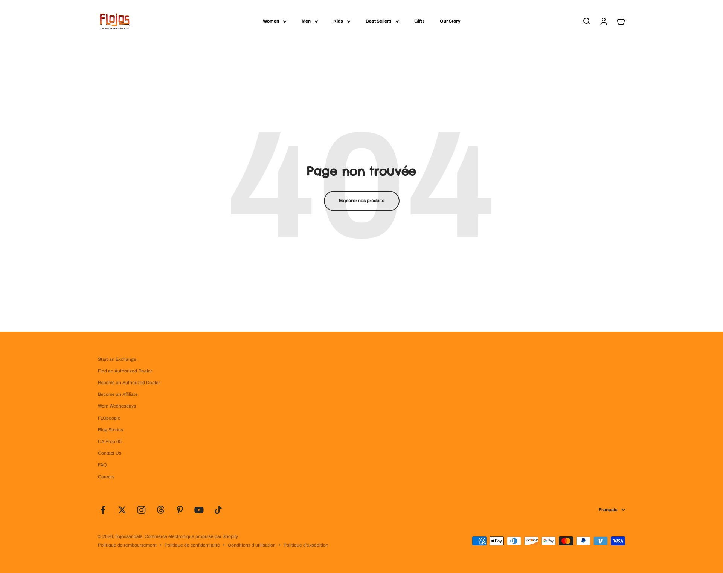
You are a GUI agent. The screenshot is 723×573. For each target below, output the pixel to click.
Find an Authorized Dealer (125, 371)
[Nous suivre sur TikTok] (218, 510)
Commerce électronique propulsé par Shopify (191, 536)
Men (306, 21)
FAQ (102, 464)
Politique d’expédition (306, 545)
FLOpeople (109, 418)
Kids (338, 21)
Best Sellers (379, 21)
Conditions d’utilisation (252, 545)
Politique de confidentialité (192, 545)
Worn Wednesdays (117, 406)
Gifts (419, 21)
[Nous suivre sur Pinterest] (180, 510)
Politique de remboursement (127, 545)
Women (271, 21)
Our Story (450, 21)
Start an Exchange (117, 359)
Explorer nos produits (361, 200)
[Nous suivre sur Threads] (161, 510)
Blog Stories (110, 429)
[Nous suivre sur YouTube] (199, 510)
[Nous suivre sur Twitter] (122, 510)
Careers (106, 477)
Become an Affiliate (118, 394)
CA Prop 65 (110, 441)
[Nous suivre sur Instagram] (141, 510)
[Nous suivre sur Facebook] (103, 510)
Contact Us (109, 453)
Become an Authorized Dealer (129, 382)
